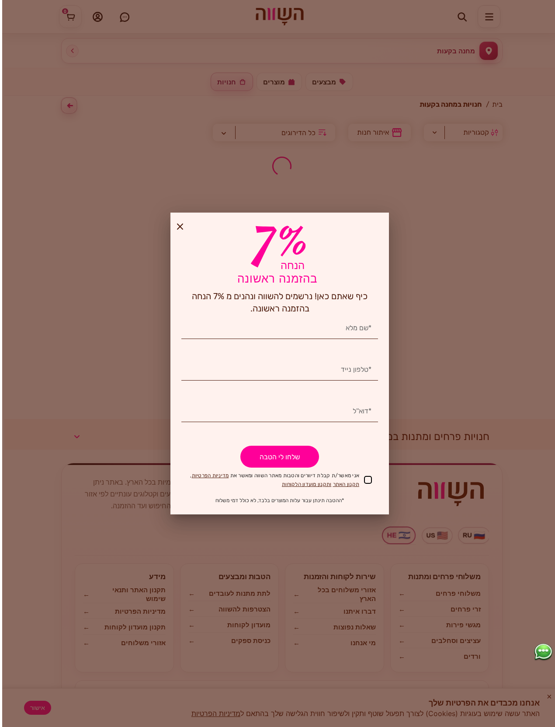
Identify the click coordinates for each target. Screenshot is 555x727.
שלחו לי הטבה (280, 457)
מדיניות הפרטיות (210, 475)
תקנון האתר (346, 484)
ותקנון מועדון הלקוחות (306, 484)
